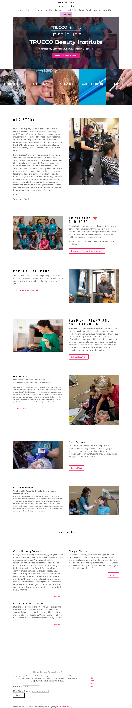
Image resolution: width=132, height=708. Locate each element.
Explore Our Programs (66, 56)
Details (57, 596)
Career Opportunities (44, 10)
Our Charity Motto (70, 10)
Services (58, 10)
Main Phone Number (22, 691)
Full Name (17, 686)
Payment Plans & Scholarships (90, 10)
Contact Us (107, 10)
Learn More (21, 408)
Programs (29, 10)
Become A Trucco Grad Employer (87, 251)
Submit (18, 695)
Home (21, 10)
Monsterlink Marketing (64, 707)
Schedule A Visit (78, 356)
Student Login (66, 15)
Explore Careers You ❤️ (26, 290)
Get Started (66, 663)
